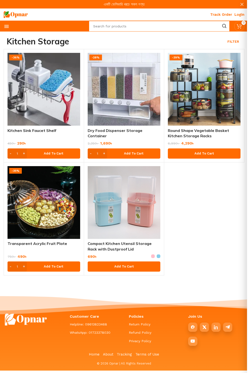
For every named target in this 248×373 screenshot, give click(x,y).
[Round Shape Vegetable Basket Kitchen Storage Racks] (204, 89)
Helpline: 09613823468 (88, 324)
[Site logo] (16, 14)
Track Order (221, 14)
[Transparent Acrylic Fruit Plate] (44, 202)
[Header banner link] (124, 4)
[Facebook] (192, 327)
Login (239, 14)
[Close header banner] (242, 4)
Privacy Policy (140, 341)
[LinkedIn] (216, 327)
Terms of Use (147, 354)
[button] (44, 153)
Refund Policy (140, 332)
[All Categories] (6, 26)
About (108, 354)
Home (94, 354)
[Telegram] (227, 327)
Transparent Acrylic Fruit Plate (37, 243)
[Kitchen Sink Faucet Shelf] (44, 89)
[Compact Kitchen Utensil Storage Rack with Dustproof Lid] (124, 202)
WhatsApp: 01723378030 (90, 332)
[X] (204, 327)
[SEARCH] (224, 26)
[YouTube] (192, 341)
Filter (233, 41)
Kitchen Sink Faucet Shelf (32, 130)
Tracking (124, 354)
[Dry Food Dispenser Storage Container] (124, 89)
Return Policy (139, 324)
